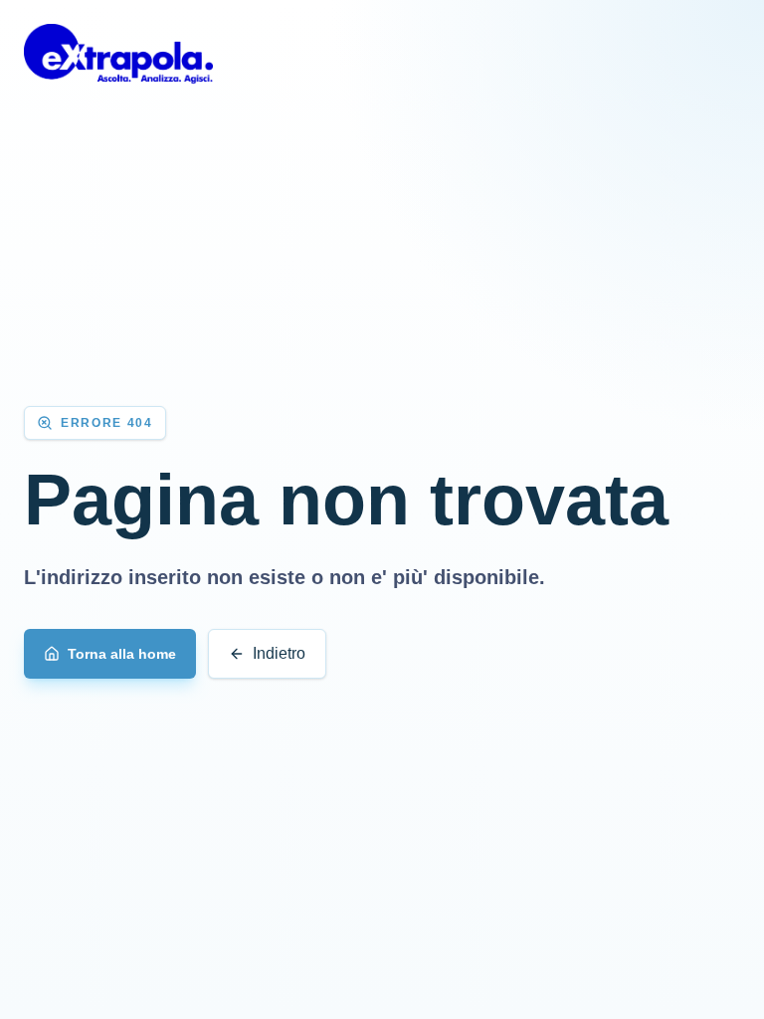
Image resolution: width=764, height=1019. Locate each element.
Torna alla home (122, 654)
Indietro (279, 653)
